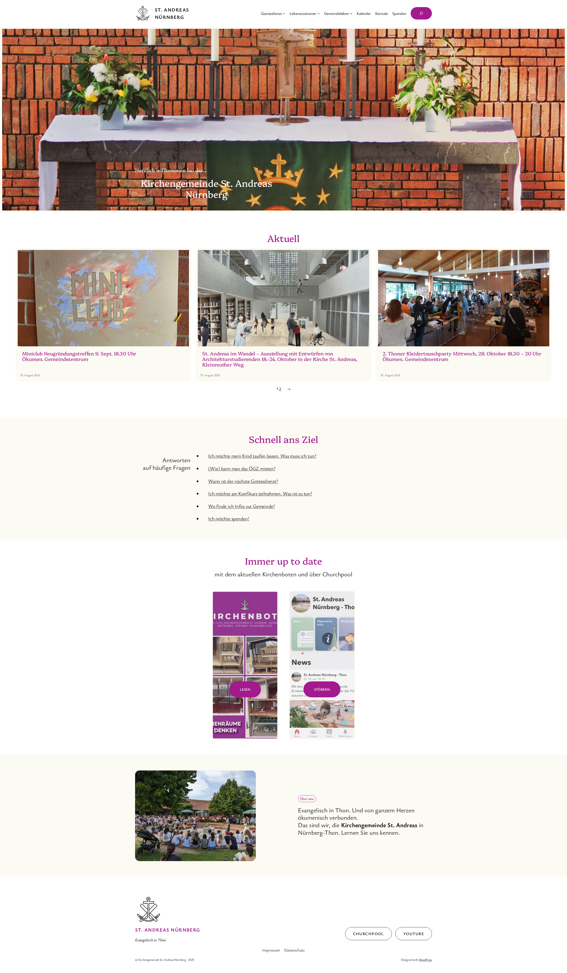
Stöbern (322, 689)
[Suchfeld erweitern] (421, 13)
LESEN (245, 689)
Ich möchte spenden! (228, 518)
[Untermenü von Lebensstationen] (318, 13)
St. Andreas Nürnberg (167, 929)
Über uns (307, 798)
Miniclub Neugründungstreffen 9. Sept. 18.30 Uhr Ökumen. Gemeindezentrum (79, 356)
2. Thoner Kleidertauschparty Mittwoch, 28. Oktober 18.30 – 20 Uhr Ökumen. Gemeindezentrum (462, 356)
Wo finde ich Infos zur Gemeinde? (241, 506)
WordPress (425, 959)
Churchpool (368, 933)
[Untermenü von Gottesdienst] (284, 13)
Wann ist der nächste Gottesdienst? (243, 481)
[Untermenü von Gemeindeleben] (351, 13)
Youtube (413, 933)
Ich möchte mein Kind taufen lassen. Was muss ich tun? (262, 455)
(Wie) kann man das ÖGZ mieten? (241, 468)
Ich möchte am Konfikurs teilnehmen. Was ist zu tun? (260, 493)
